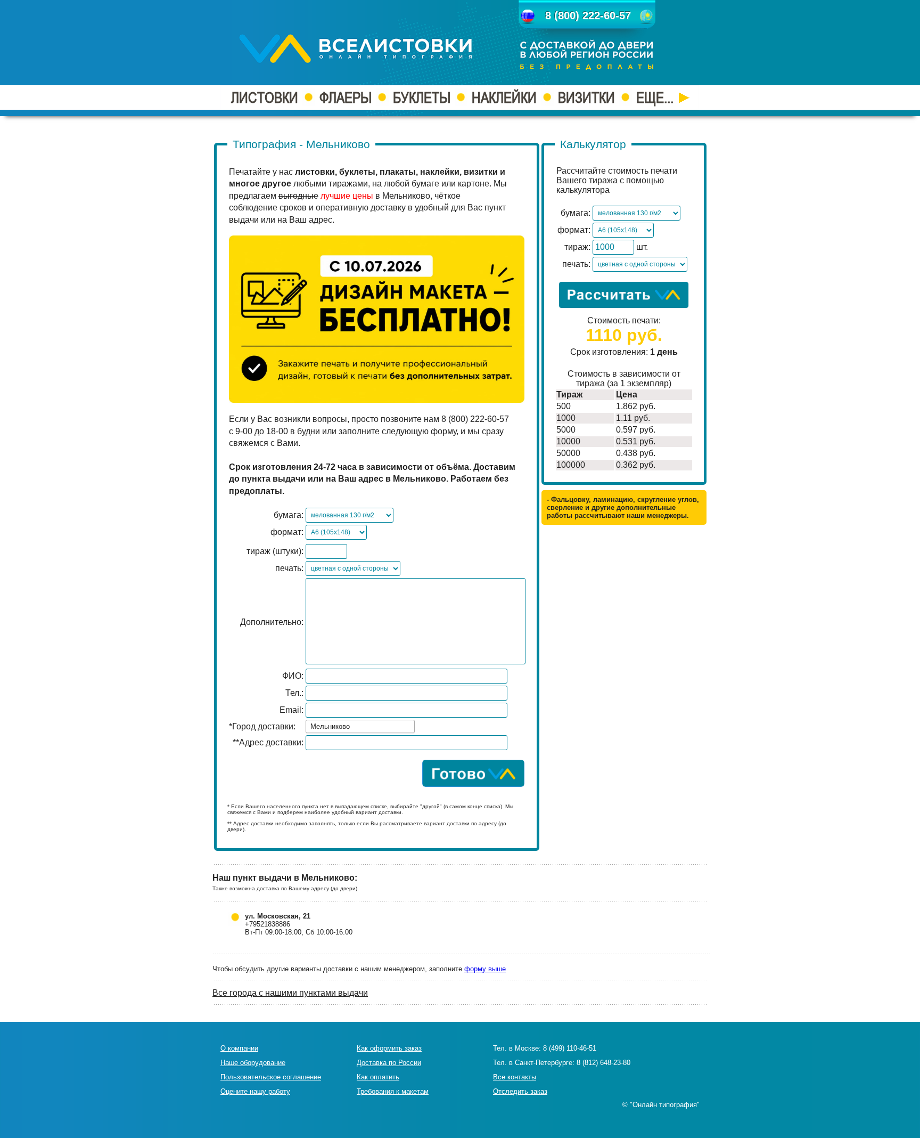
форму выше (485, 969)
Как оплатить (378, 1077)
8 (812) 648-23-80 (603, 1063)
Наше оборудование (252, 1063)
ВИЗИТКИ (586, 97)
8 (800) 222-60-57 (588, 15)
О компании (239, 1048)
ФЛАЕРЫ (345, 97)
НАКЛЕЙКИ (504, 97)
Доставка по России (389, 1063)
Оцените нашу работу (255, 1091)
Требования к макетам (393, 1091)
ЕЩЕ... (656, 97)
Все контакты (514, 1077)
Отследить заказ (520, 1091)
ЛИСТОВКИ (264, 97)
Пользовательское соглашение (270, 1077)
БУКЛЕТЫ (421, 97)
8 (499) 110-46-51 (569, 1048)
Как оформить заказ (389, 1048)
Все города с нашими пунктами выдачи (290, 992)
